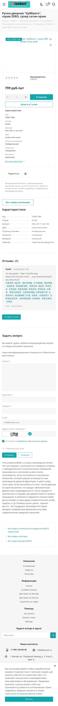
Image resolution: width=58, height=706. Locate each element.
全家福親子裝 (42, 292)
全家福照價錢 (29, 292)
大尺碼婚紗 (38, 282)
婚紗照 (18, 282)
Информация (29, 580)
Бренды (29, 621)
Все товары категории (17, 536)
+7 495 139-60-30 (19, 649)
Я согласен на (26, 441)
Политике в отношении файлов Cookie (23, 693)
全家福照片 (44, 295)
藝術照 (41, 286)
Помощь (29, 608)
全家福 (34, 295)
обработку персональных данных (32, 441)
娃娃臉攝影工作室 (22, 295)
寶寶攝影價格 (22, 286)
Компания (29, 561)
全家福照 (10, 282)
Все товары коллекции (18, 202)
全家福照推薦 (25, 298)
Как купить (29, 613)
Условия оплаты (29, 589)
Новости (29, 570)
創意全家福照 (15, 292)
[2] (9, 78)
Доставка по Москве (29, 593)
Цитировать (17, 306)
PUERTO (33, 79)
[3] (12, 78)
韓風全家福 (47, 298)
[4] (14, 78)
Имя (7, 306)
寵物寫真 (11, 286)
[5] (17, 78)
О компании (29, 566)
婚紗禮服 (48, 282)
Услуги (29, 585)
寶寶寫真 (33, 286)
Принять (29, 699)
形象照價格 (23, 289)
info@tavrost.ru (44, 650)
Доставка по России (29, 597)
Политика (29, 574)
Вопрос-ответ (29, 617)
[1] (6, 78)
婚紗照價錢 (27, 282)
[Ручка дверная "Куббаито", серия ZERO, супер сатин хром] (29, 52)
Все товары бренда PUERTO (20, 541)
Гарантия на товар (29, 601)
